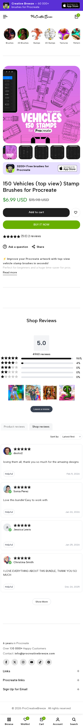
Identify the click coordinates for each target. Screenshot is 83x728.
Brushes (10, 43)
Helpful (9, 473)
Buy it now (41, 224)
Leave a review (41, 409)
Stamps (36, 43)
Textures (64, 43)
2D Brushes (23, 43)
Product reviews (14, 426)
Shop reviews (40, 426)
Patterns (77, 43)
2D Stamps (50, 43)
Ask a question (18, 247)
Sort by (54, 436)
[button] (75, 212)
